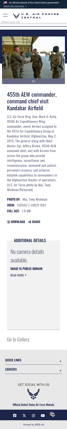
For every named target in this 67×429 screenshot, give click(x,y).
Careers (11, 369)
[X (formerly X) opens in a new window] (24, 415)
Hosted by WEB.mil (33, 424)
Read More (17, 275)
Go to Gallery (18, 339)
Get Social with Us (33, 385)
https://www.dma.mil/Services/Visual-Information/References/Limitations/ (31, 323)
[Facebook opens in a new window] (14, 415)
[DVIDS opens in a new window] (52, 414)
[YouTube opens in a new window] (42, 415)
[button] (15, 6)
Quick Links (13, 359)
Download (17, 221)
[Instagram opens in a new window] (33, 415)
